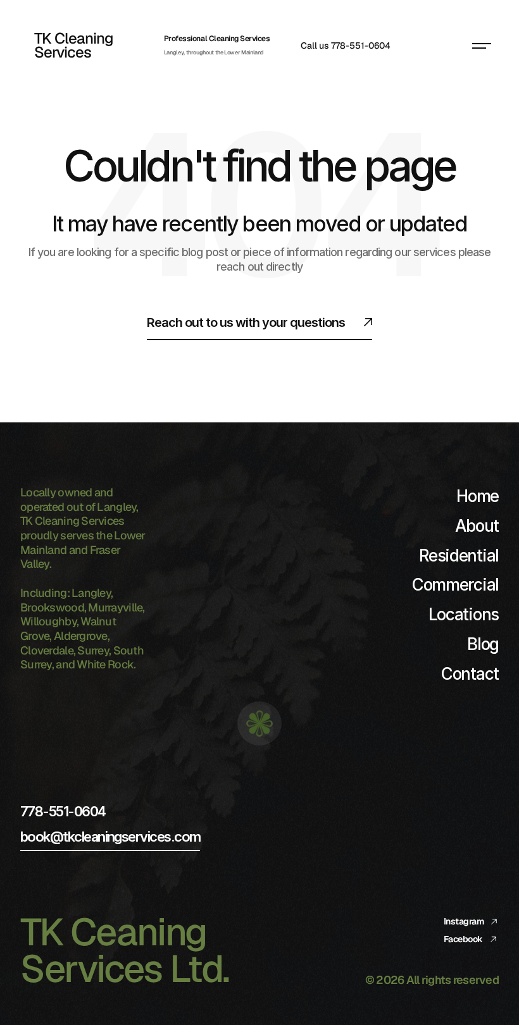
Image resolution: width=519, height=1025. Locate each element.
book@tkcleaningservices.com (110, 836)
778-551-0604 (63, 811)
